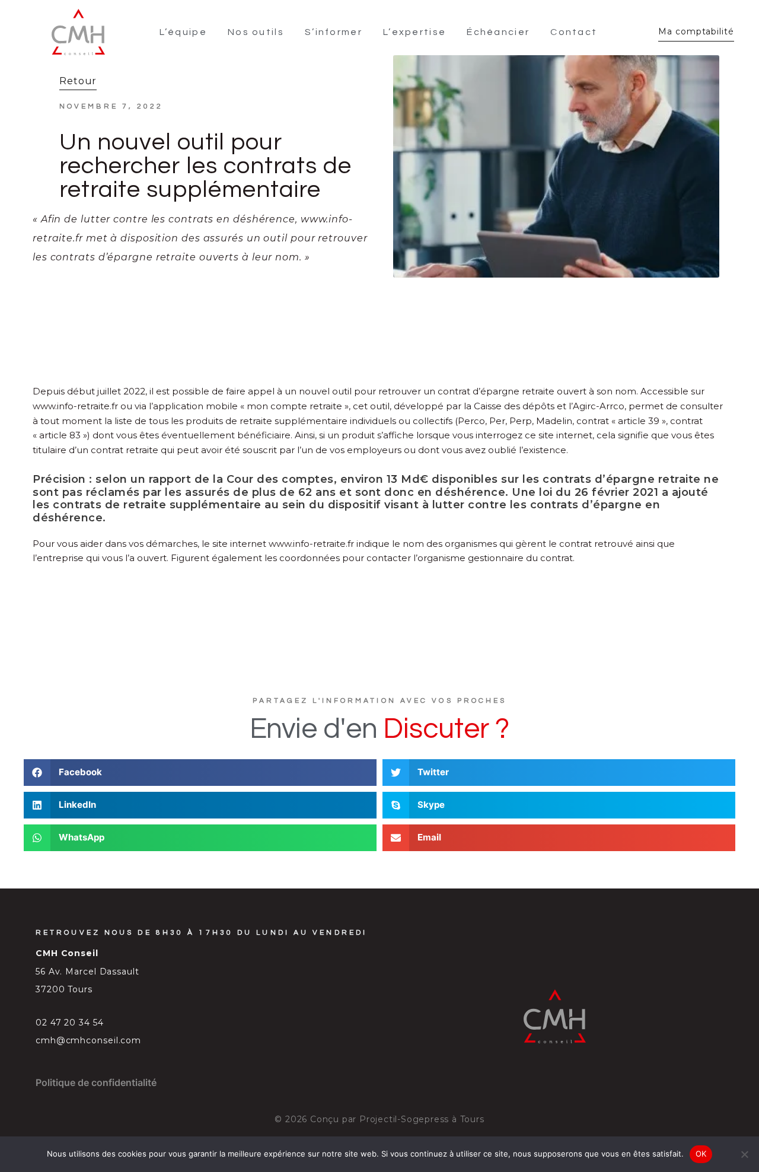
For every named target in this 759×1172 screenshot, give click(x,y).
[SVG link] (78, 32)
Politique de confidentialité (96, 1082)
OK (701, 1153)
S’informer (333, 32)
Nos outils (256, 32)
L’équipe (183, 32)
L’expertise (414, 32)
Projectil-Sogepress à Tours (421, 1119)
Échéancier (498, 32)
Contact (573, 32)
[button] (200, 772)
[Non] (744, 1154)
